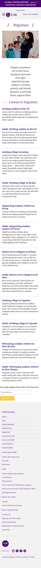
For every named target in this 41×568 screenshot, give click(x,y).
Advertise (6, 530)
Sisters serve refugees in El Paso (19, 251)
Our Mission (7, 477)
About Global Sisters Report (13, 474)
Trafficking (7, 448)
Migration (6, 428)
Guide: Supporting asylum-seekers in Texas (16, 227)
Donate (25, 14)
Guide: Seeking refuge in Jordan (19, 183)
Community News (9, 522)
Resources (6, 464)
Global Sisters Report (5, 543)
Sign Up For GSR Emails (11, 518)
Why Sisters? (7, 481)
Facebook (21, 551)
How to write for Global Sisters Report (16, 485)
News (4, 417)
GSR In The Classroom (10, 457)
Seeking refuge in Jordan (15, 152)
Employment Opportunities (13, 526)
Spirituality (7, 444)
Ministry (6, 432)
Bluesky (13, 551)
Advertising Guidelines (8, 557)
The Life (5, 461)
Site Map (31, 557)
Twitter (17, 551)
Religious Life (8, 436)
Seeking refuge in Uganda (16, 300)
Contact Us (6, 515)
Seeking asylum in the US (15, 108)
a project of (21, 3)
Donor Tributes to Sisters (12, 505)
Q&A (4, 421)
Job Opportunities (9, 492)
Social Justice (8, 440)
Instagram (24, 551)
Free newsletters (33, 14)
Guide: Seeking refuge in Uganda (19, 323)
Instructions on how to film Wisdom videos (19, 489)
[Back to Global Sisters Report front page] (11, 15)
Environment (8, 425)
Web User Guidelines (22, 557)
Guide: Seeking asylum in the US (19, 129)
